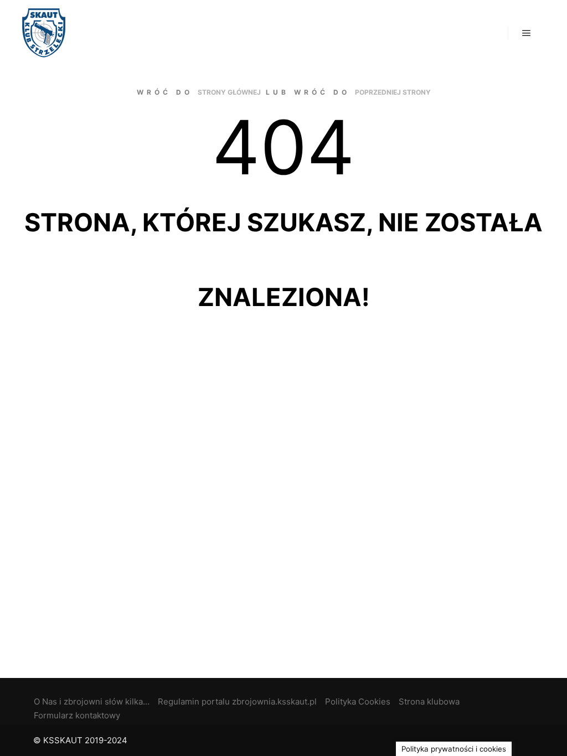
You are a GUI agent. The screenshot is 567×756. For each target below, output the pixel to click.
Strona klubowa (429, 701)
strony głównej (229, 92)
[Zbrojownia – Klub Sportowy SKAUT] (43, 33)
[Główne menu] (527, 33)
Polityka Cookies (357, 701)
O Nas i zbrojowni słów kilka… (92, 701)
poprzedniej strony (393, 92)
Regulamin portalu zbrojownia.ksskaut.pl (237, 701)
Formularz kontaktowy (77, 715)
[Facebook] (526, 740)
